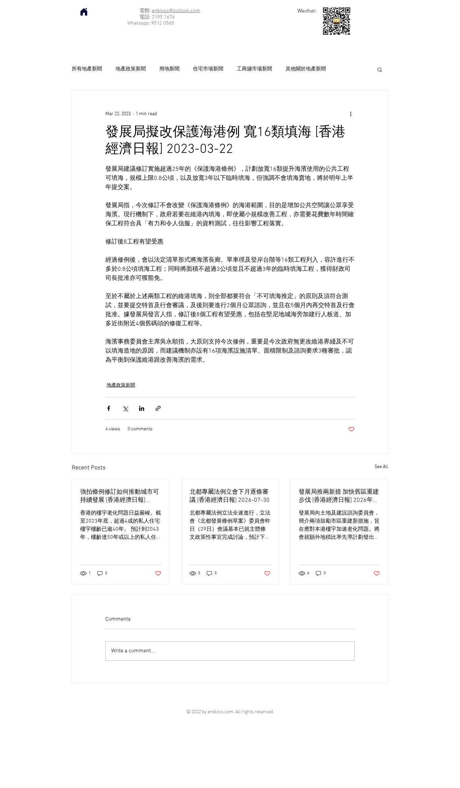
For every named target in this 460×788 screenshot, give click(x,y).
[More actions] (351, 114)
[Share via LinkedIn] (141, 408)
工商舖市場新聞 (254, 69)
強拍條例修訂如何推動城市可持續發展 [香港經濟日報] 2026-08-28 (119, 496)
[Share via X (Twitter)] (125, 408)
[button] (379, 69)
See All (381, 467)
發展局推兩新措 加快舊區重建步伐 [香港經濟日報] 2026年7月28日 (339, 496)
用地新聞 (169, 69)
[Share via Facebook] (108, 408)
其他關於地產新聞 (306, 69)
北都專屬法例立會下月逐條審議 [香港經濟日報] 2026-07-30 (230, 496)
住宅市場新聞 (208, 69)
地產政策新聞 (131, 69)
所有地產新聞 (87, 69)
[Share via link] (158, 408)
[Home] (83, 11)
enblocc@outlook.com (176, 11)
